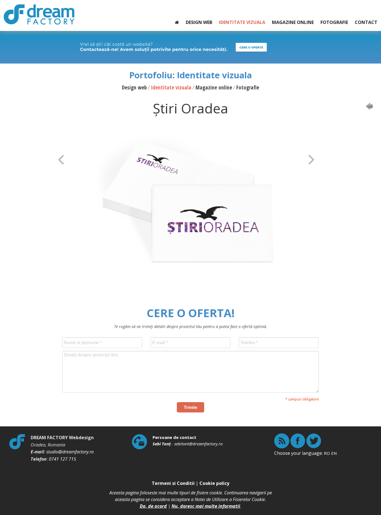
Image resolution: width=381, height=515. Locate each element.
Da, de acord (153, 506)
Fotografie (247, 87)
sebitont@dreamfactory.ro (198, 443)
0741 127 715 (62, 459)
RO (327, 453)
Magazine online (214, 87)
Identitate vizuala (171, 87)
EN (334, 453)
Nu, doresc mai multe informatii (206, 506)
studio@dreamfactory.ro (70, 452)
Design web (134, 87)
